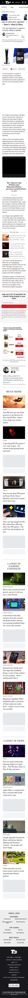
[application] (14, 165)
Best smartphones (8, 932)
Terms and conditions (14, 964)
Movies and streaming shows (7, 922)
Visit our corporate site (20, 992)
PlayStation (15, 82)
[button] (14, 337)
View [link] (19, 339)
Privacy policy (14, 967)
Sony (4, 260)
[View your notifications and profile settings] (10, 2)
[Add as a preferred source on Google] (14, 985)
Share (6, 69)
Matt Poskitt (11, 33)
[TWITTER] (12, 372)
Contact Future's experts (14, 959)
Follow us (15, 69)
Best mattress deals (20, 939)
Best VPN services (20, 921)
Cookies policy (14, 970)
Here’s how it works (19, 41)
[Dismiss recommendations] (26, 12)
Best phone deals (7, 939)
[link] (6, 337)
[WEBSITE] (15, 372)
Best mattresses (20, 932)
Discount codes (20, 942)
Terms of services (20, 310)
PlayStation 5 (11, 73)
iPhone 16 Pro (7, 918)
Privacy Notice (21, 312)
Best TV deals (7, 942)
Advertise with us (14, 972)
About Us (14, 962)
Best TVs (20, 929)
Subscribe (17, 2)
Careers (14, 975)
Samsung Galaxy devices (20, 918)
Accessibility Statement (14, 957)
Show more (20, 357)
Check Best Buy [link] (19, 353)
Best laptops (7, 929)
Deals (12, 7)
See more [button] (14, 195)
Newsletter (22, 69)
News (23, 36)
